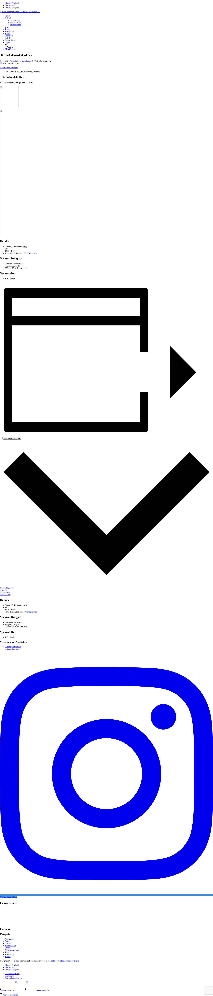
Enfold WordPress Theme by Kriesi (65, 961)
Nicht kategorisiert (12, 950)
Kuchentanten (10, 946)
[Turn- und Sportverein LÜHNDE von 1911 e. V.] (20, 12)
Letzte (7, 948)
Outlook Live (5, 595)
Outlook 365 (5, 592)
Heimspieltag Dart (13, 647)
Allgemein (9, 939)
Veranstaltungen (30, 253)
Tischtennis (9, 954)
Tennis (7, 952)
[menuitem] (109, 16)
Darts (7, 941)
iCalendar (4, 590)
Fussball (8, 943)
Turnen (7, 957)
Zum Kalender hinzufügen (12, 438)
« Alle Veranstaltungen (9, 68)
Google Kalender (6, 588)
